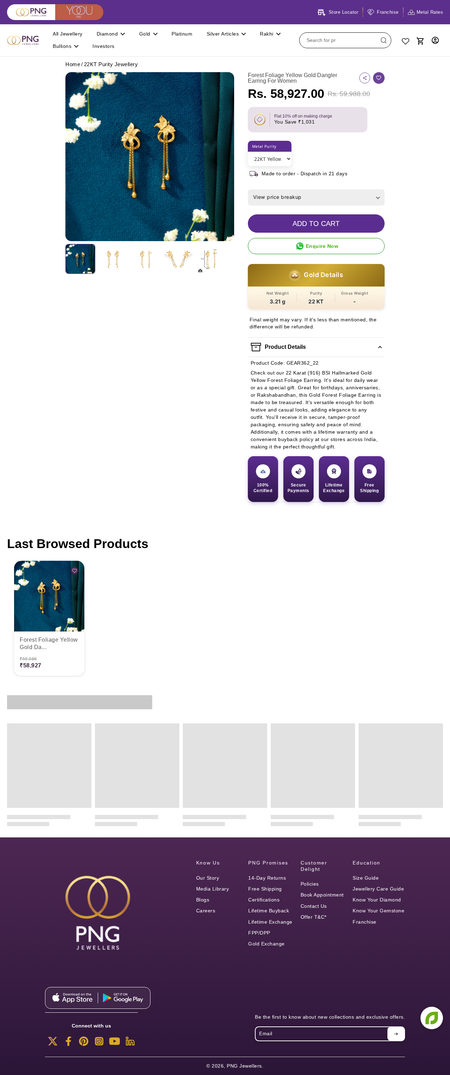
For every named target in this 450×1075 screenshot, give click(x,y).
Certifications (263, 900)
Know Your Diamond (377, 900)
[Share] (364, 78)
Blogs (203, 900)
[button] (316, 223)
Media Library (212, 889)
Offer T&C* (314, 917)
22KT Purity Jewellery (111, 64)
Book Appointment (322, 895)
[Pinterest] (83, 1043)
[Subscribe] (395, 1034)
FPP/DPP (259, 933)
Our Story (207, 878)
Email (265, 1033)
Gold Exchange (266, 944)
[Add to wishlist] (379, 78)
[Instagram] (99, 1043)
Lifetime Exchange (270, 922)
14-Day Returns (267, 878)
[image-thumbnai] (80, 259)
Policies (310, 884)
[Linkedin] (130, 1043)
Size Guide (366, 878)
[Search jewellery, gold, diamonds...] (383, 40)
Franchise (365, 922)
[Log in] (435, 40)
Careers (206, 910)
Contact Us (314, 906)
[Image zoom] (149, 156)
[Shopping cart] (420, 40)
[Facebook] (68, 1043)
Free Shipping (265, 889)
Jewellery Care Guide (378, 889)
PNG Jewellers (244, 1066)
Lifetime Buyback (268, 910)
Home (72, 64)
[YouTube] (114, 1043)
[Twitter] (52, 1043)
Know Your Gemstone (378, 910)
